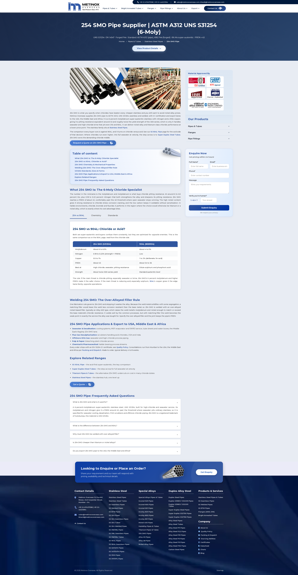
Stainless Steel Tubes (118, 501)
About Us (181, 8)
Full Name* (193, 162)
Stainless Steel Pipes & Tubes (210, 497)
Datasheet (204, 546)
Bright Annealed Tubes (131, 8)
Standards (113, 215)
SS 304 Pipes (114, 515)
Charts (203, 549)
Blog (202, 553)
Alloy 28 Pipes (144, 541)
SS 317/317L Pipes (116, 559)
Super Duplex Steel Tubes (169, 135)
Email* (212, 162)
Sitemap (220, 570)
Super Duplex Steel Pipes (179, 510)
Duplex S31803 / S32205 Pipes (181, 501)
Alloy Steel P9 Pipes (177, 542)
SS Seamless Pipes (117, 504)
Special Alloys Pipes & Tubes (151, 497)
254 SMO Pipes (145, 533)
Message (193, 180)
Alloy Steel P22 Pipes (177, 531)
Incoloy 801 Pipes (146, 519)
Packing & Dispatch (209, 535)
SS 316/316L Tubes (116, 537)
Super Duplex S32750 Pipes (180, 513)
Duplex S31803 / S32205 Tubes (178, 505)
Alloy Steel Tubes (176, 524)
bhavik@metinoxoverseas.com (91, 517)
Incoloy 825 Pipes (146, 512)
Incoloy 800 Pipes (146, 515)
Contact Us (81, 523)
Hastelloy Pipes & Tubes (149, 526)
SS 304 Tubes (114, 523)
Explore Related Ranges (85, 177)
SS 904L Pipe (156, 132)
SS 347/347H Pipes (116, 551)
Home (122, 41)
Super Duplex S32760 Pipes (180, 517)
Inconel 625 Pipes (146, 501)
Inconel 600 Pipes (146, 504)
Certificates (205, 542)
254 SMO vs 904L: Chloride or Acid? (91, 161)
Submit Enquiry (209, 208)
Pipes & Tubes (109, 8)
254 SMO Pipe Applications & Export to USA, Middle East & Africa (103, 174)
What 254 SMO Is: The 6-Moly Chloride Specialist (96, 158)
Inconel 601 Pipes (146, 508)
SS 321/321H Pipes (116, 548)
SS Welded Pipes (116, 508)
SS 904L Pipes (115, 541)
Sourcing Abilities (208, 539)
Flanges (150, 8)
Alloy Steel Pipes (175, 521)
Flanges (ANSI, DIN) (206, 512)
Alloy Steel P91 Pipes (177, 535)
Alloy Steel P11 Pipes (177, 528)
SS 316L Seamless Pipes (119, 533)
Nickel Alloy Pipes (146, 544)
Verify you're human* (198, 196)
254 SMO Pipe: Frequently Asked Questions (94, 180)
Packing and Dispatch (91, 350)
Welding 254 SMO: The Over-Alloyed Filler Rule (96, 168)
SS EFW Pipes (114, 512)
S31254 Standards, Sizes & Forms (89, 171)
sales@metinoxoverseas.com (91, 514)
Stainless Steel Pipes (154, 41)
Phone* (192, 171)
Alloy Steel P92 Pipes (177, 546)
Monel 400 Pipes (146, 523)
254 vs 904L (78, 215)
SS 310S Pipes (114, 555)
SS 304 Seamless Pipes (118, 519)
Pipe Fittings (165, 8)
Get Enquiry (206, 472)
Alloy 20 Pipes (145, 537)
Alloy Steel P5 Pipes (177, 539)
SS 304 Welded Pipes (118, 526)
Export (194, 8)
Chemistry (96, 215)
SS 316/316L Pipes (116, 530)
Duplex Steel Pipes (176, 497)
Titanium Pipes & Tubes (83, 373)
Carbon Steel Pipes (176, 549)
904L (152, 281)
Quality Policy (122, 347)
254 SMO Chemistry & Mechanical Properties (95, 164)
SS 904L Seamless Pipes (119, 544)
